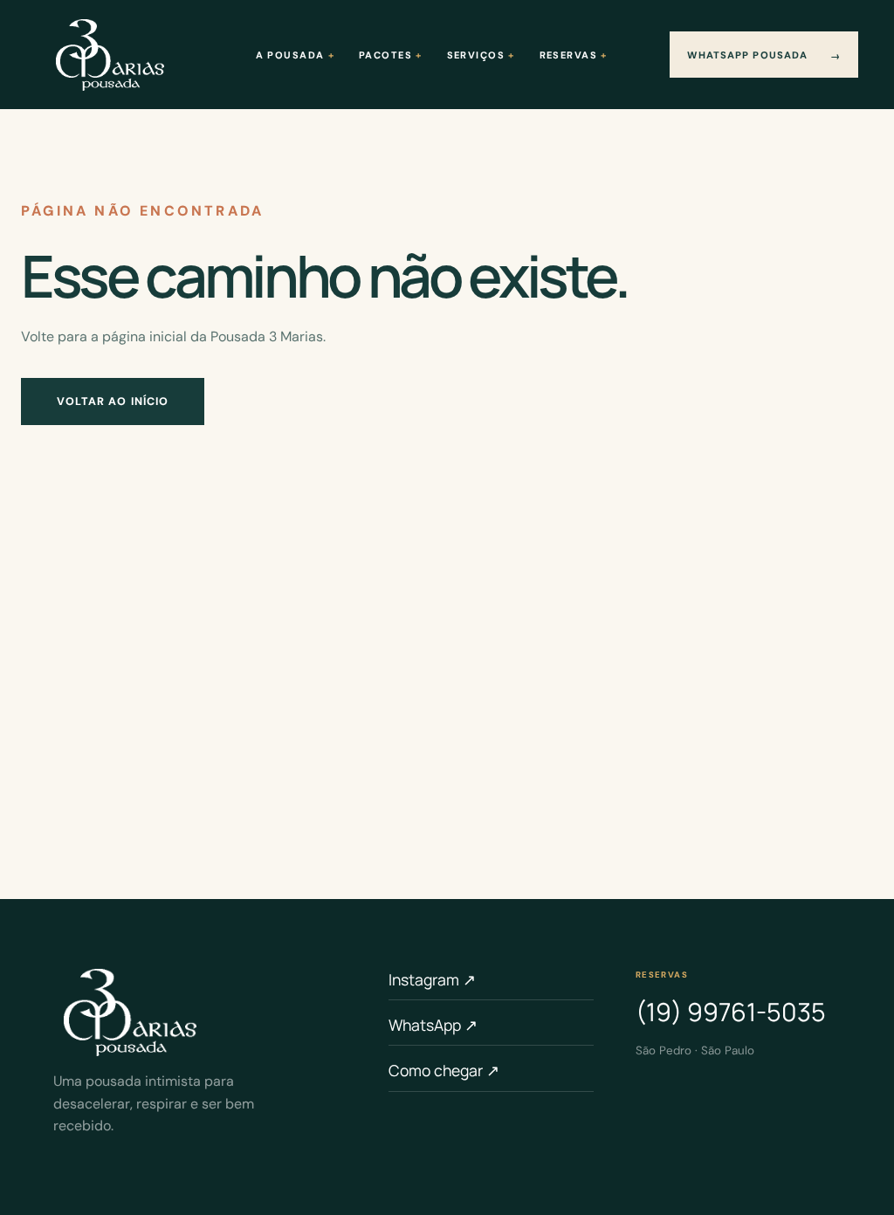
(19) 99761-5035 (731, 1011)
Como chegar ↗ (444, 1070)
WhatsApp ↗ (433, 1024)
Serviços (476, 55)
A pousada (290, 55)
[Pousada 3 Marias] (110, 55)
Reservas (568, 55)
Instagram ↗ (432, 979)
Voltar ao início (113, 401)
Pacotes (385, 55)
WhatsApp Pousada (764, 55)
